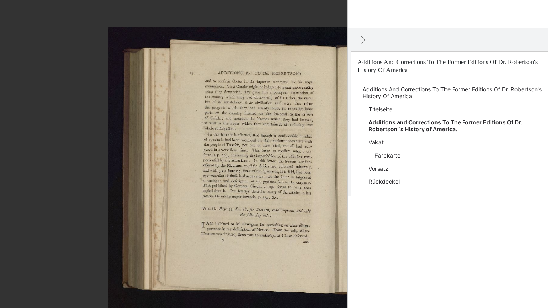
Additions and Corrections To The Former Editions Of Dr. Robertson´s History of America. (445, 125)
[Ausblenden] (363, 39)
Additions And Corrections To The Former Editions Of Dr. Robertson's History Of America (452, 92)
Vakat (376, 142)
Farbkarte (387, 155)
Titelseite (380, 109)
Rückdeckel (384, 181)
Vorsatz (378, 168)
